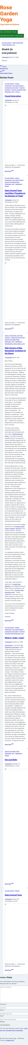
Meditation (18, 184)
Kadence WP (10, 1040)
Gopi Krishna (8, 645)
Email (2, 1016)
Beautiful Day (4, 67)
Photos (17, 92)
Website (2, 1021)
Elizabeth (6, 57)
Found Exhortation (13, 96)
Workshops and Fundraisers (7, 35)
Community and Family (12, 88)
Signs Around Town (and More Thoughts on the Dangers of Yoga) (15, 193)
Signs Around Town (13, 895)
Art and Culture (6, 43)
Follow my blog (18, 35)
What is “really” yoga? (14, 638)
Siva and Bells (11, 760)
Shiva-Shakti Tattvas (6, 72)
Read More (9, 171)
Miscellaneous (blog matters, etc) (15, 344)
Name (2, 1010)
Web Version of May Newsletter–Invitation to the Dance (15, 350)
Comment (3, 1004)
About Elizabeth (7, 32)
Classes (14, 32)
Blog (2, 32)
